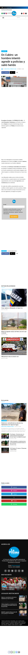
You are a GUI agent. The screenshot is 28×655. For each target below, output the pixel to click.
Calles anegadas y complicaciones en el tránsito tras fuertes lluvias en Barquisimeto (18, 443)
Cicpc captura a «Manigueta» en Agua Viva (12, 308)
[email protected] (16, 565)
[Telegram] (12, 570)
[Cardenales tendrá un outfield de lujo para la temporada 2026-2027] (14, 583)
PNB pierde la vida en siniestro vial (9, 356)
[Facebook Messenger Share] (16, 652)
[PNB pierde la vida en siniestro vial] (14, 346)
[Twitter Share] (11, 652)
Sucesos (4, 51)
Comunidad (4, 420)
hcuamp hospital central (12, 250)
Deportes (4, 586)
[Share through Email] (19, 652)
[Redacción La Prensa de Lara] (2, 69)
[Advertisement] (14, 34)
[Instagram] (9, 570)
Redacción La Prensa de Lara (7, 426)
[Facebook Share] (9, 652)
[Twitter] (19, 570)
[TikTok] (15, 570)
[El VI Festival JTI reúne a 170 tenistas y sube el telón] (5, 450)
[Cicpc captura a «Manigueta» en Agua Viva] (14, 297)
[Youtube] (22, 570)
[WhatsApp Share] (14, 652)
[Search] (25, 17)
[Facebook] (5, 570)
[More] (17, 72)
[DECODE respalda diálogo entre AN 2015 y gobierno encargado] (23, 613)
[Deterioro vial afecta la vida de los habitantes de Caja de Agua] (14, 412)
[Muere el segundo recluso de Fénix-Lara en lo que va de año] (14, 321)
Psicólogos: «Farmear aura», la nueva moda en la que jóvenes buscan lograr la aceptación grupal (18, 435)
